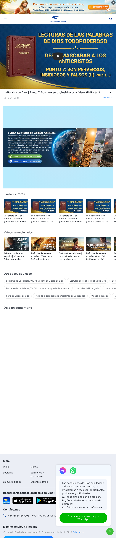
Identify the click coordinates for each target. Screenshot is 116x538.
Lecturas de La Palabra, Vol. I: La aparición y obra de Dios (34, 280)
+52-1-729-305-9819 (44, 515)
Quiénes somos (39, 481)
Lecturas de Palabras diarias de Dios (88, 280)
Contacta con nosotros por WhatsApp (83, 518)
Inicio (6, 466)
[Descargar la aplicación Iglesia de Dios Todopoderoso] (6, 500)
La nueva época (12, 481)
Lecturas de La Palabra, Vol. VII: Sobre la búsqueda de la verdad (38, 288)
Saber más (78, 532)
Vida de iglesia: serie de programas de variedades (60, 295)
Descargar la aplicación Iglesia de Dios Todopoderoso (38, 492)
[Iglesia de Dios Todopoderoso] (58, 19)
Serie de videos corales (17, 295)
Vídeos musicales (99, 295)
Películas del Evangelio (87, 288)
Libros (34, 466)
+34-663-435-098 (18, 515)
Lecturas (8, 472)
